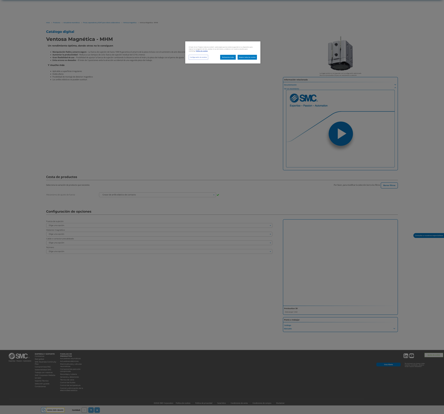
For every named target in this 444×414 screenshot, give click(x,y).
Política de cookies (202, 51)
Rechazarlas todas (228, 57)
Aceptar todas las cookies (247, 57)
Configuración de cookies (198, 57)
